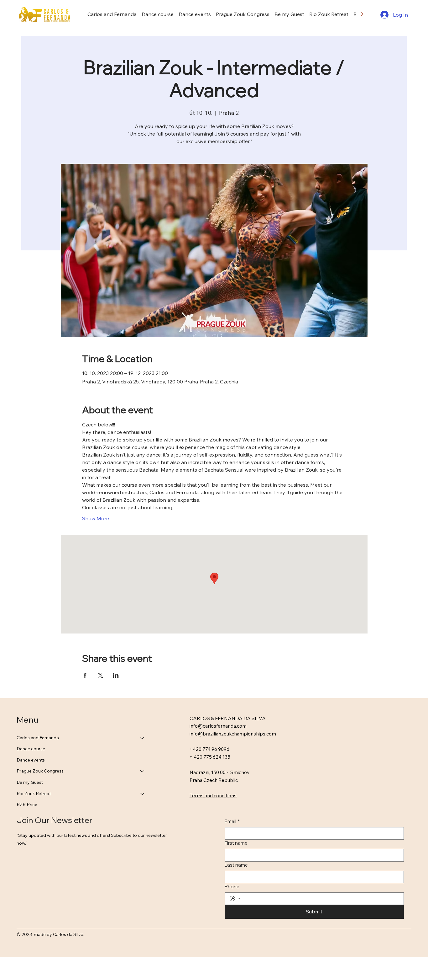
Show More (95, 518)
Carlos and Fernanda (38, 737)
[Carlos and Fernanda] (142, 738)
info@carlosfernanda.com (218, 726)
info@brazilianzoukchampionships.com (233, 733)
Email (232, 821)
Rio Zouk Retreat (34, 793)
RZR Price (27, 804)
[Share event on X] (100, 675)
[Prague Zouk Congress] (142, 771)
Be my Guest (30, 782)
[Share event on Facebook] (85, 675)
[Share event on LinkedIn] (116, 675)
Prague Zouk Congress (40, 771)
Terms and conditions (213, 795)
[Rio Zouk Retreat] (142, 793)
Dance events (31, 760)
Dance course (31, 748)
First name (236, 843)
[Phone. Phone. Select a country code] (235, 898)
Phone (232, 887)
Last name (236, 865)
